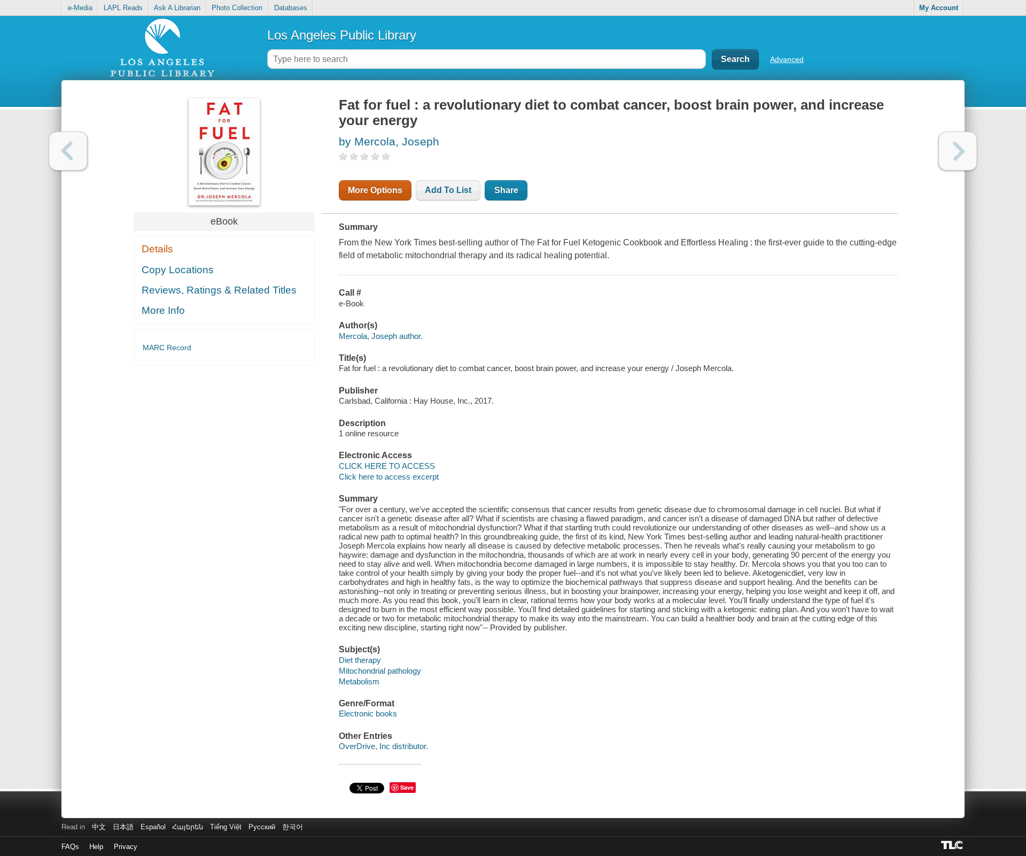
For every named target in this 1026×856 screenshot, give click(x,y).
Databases (290, 8)
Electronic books (368, 713)
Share (506, 190)
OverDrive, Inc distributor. (383, 746)
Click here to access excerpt (389, 476)
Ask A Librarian (177, 8)
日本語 (123, 827)
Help (96, 847)
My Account (938, 8)
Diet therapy (360, 660)
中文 (99, 827)
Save (407, 787)
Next (957, 151)
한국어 (292, 827)
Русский (261, 827)
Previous (68, 151)
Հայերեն (187, 827)
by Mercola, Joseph (389, 141)
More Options (375, 190)
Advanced (787, 59)
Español (153, 827)
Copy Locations (178, 269)
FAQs (70, 847)
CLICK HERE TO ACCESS (387, 466)
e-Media (80, 8)
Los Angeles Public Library (341, 35)
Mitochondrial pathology (380, 670)
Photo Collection (237, 8)
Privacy (125, 847)
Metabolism (359, 681)
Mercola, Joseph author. (381, 336)
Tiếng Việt (226, 827)
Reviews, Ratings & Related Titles (219, 290)
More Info (163, 310)
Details (157, 249)
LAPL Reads (123, 8)
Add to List (448, 190)
